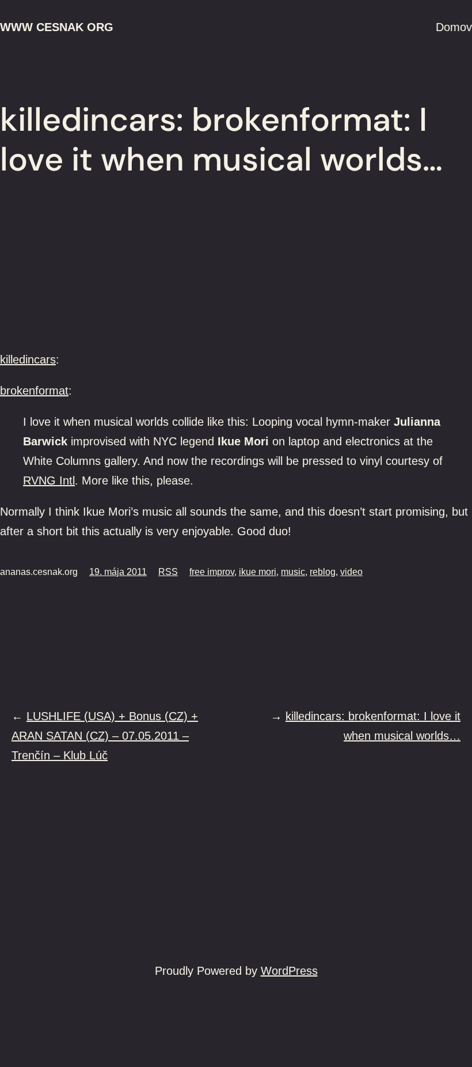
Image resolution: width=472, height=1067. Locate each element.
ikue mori (257, 572)
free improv (211, 572)
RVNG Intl (49, 480)
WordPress (289, 970)
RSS (168, 572)
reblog (323, 572)
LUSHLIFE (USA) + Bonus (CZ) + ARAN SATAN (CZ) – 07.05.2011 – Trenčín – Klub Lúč (105, 736)
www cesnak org (56, 27)
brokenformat (34, 390)
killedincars (28, 359)
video (351, 572)
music (293, 572)
